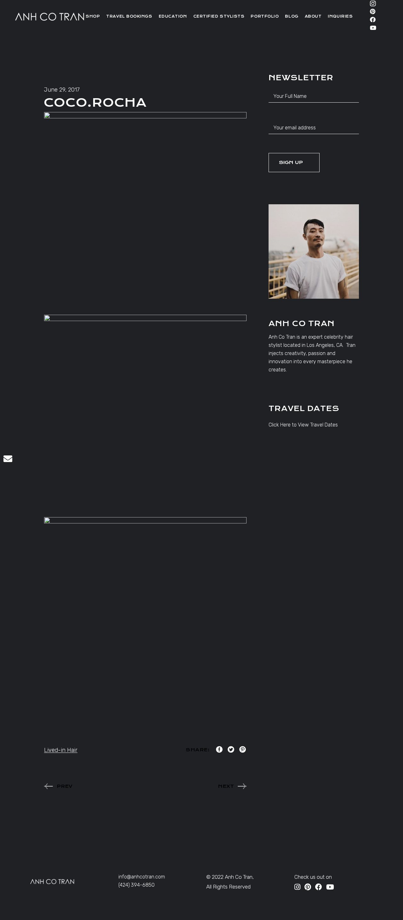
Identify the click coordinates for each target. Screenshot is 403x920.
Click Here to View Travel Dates (303, 425)
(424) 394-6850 (136, 885)
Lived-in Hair (60, 750)
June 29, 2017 (62, 89)
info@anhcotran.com (141, 877)
